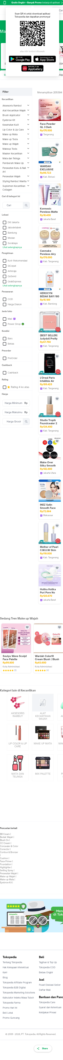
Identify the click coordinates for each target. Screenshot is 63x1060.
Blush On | (5, 840)
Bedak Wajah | (7, 837)
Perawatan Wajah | (9, 873)
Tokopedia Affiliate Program (17, 982)
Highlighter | (6, 867)
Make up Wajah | (8, 876)
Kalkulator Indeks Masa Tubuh (18, 997)
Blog (5, 977)
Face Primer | (6, 861)
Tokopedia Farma (11, 1002)
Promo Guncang (11, 1017)
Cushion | (4, 858)
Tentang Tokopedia (12, 962)
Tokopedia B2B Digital (14, 987)
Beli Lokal (8, 1012)
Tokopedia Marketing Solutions (19, 992)
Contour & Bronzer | (9, 854)
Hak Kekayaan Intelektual (16, 967)
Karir (5, 972)
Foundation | (6, 864)
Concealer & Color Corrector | (9, 847)
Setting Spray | (7, 870)
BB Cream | (5, 834)
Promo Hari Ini (10, 1007)
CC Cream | (5, 843)
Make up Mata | (7, 879)
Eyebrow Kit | (6, 882)
